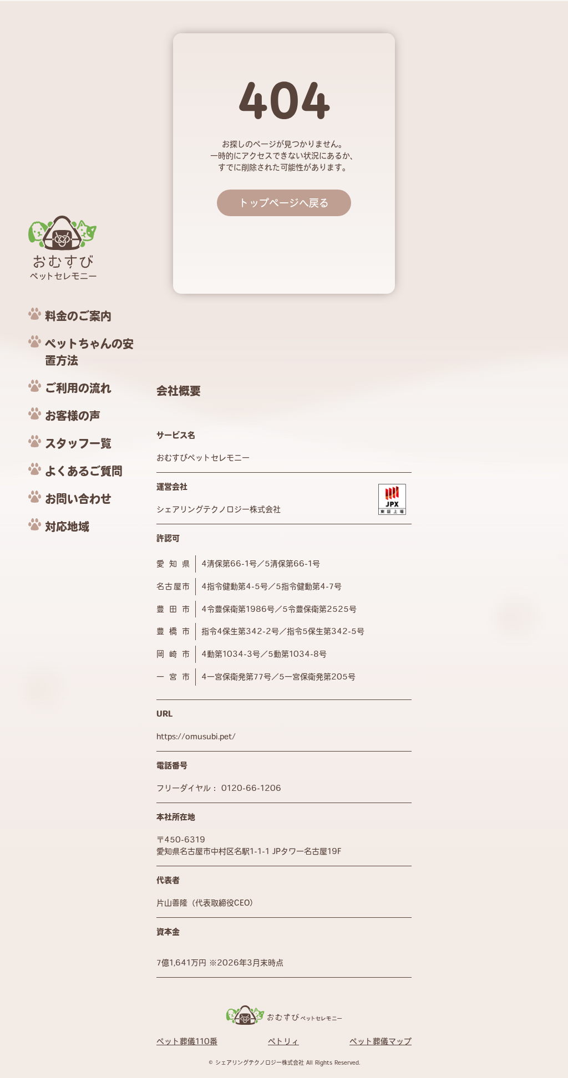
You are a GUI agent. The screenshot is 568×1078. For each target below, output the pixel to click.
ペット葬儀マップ (380, 1041)
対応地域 (67, 526)
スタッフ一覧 (78, 443)
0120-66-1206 (251, 788)
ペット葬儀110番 (186, 1041)
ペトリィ (283, 1041)
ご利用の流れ (78, 388)
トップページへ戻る (284, 203)
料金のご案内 (78, 315)
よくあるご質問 (84, 471)
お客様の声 (72, 415)
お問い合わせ (78, 498)
